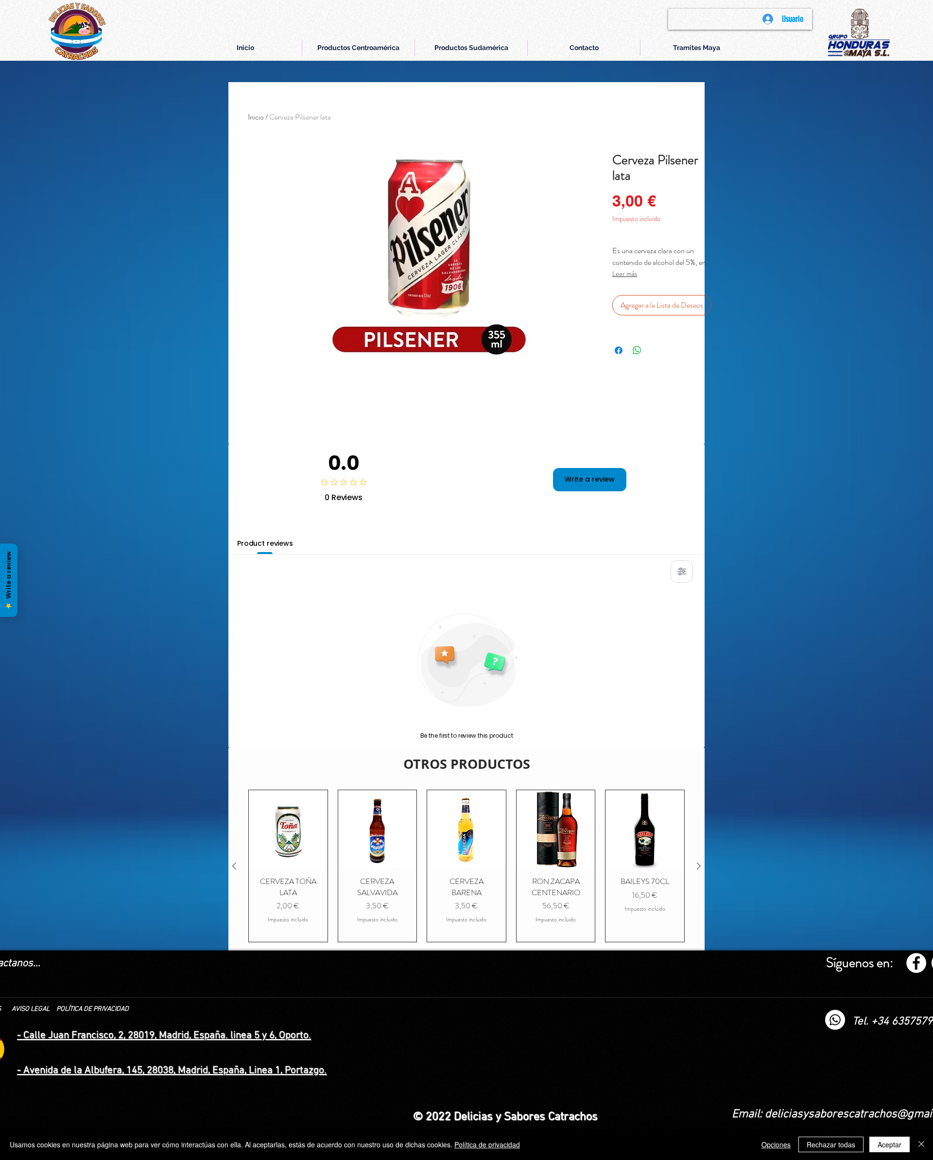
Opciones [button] (776, 1144)
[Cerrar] (921, 1144)
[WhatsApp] (835, 1020)
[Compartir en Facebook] (618, 350)
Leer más (624, 273)
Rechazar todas (831, 1144)
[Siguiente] (699, 866)
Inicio (256, 116)
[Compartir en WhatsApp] (637, 350)
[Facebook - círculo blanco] (916, 963)
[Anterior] (234, 866)
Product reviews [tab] (265, 543)
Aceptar (889, 1144)
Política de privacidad (487, 1144)
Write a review (590, 479)
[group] (466, 866)
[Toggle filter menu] (682, 571)
